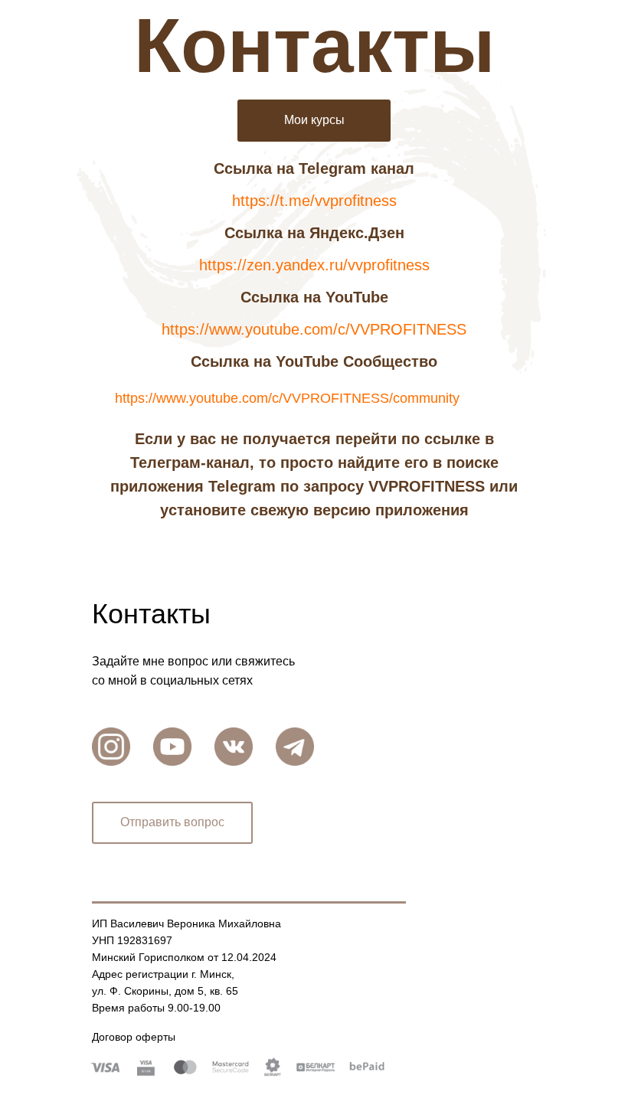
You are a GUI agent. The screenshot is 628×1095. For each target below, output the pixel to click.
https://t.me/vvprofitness (314, 200)
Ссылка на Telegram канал (314, 168)
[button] (172, 823)
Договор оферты (133, 1037)
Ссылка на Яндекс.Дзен (314, 232)
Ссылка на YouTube (314, 297)
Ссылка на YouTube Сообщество (314, 361)
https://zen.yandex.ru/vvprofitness (314, 265)
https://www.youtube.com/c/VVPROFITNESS (314, 329)
